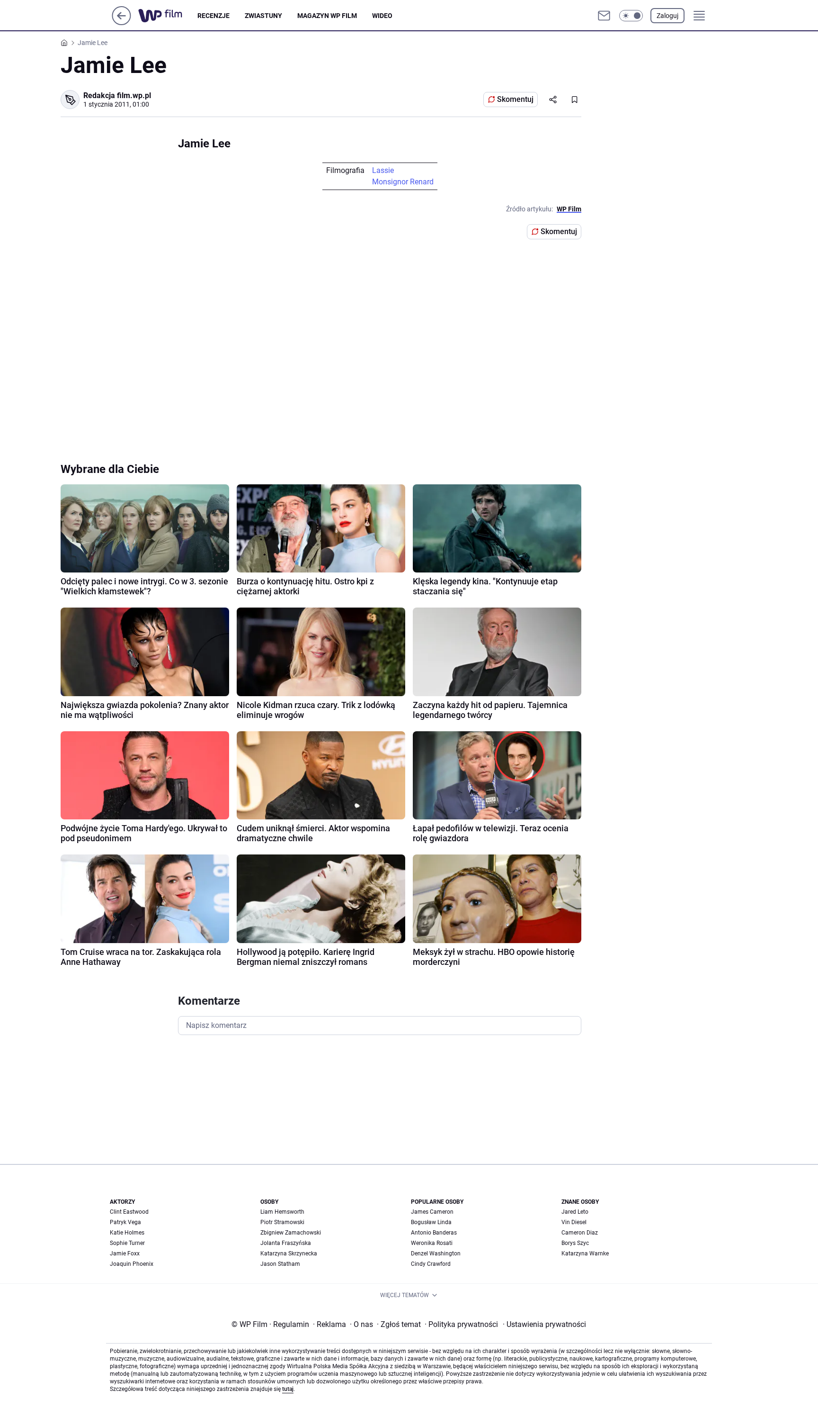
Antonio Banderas (434, 1232)
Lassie (383, 170)
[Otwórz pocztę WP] (604, 15)
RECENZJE (213, 15)
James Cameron (432, 1211)
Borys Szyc (575, 1243)
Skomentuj (515, 99)
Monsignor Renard (403, 181)
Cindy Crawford (431, 1264)
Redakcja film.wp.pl (117, 95)
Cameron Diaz (579, 1232)
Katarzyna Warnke (585, 1253)
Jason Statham (280, 1264)
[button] (631, 15)
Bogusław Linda (431, 1222)
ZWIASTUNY (263, 15)
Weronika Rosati (432, 1243)
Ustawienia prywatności (544, 1324)
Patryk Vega (125, 1222)
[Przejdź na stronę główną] (121, 22)
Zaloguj (667, 15)
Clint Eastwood (129, 1211)
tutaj (287, 1389)
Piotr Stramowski (282, 1222)
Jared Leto (574, 1211)
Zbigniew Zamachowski (290, 1232)
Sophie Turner (127, 1243)
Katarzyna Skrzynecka (288, 1253)
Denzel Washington (436, 1253)
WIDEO (382, 15)
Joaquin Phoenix (131, 1264)
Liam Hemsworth (282, 1211)
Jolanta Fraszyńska (285, 1243)
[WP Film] (167, 15)
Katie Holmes (127, 1232)
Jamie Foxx (125, 1253)
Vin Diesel (574, 1222)
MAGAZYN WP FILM (327, 15)
